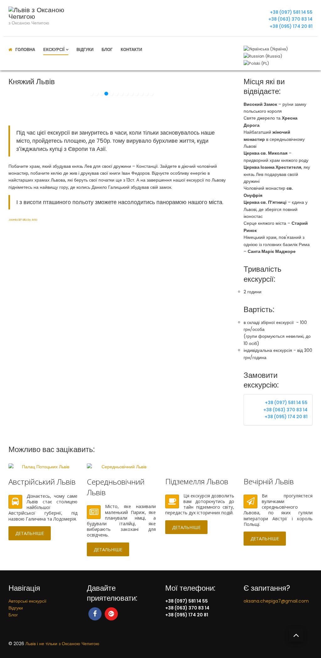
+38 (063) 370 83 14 (290, 19)
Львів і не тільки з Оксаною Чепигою (62, 643)
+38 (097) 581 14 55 (291, 12)
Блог (107, 50)
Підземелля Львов (196, 481)
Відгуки (84, 50)
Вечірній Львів (269, 481)
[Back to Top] (296, 635)
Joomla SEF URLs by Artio (22, 220)
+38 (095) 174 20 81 (291, 26)
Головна (25, 50)
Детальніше (29, 533)
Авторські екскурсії (27, 601)
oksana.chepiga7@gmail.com (276, 601)
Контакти (131, 50)
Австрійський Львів (42, 481)
